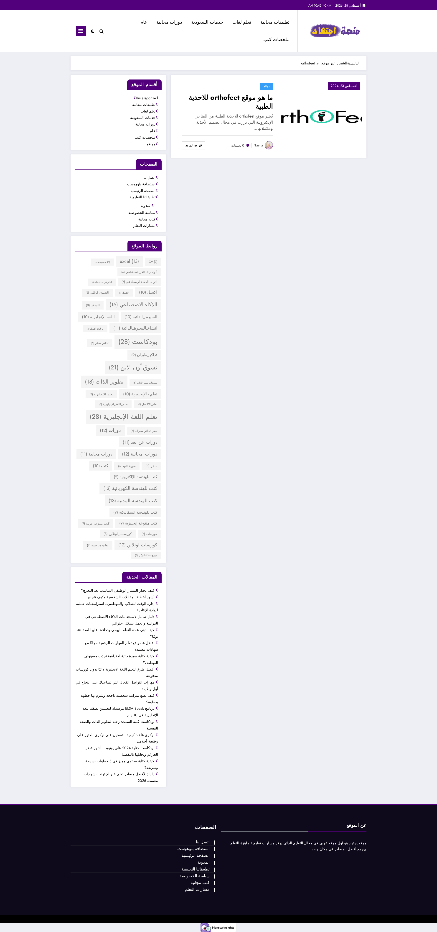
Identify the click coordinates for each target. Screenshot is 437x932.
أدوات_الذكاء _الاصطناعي (139, 272)
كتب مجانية (146, 219)
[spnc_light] (92, 31)
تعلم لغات (241, 22)
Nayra (258, 145)
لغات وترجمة (98, 545)
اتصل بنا (149, 177)
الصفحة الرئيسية (142, 190)
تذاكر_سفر (100, 343)
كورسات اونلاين (137, 545)
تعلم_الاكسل (147, 404)
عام (143, 22)
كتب (100, 466)
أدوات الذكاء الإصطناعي (139, 281)
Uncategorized (147, 98)
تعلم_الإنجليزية (101, 394)
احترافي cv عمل (102, 282)
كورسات (149, 534)
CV (153, 261)
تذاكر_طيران (144, 355)
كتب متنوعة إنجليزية (138, 523)
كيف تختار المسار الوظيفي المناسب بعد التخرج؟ (117, 590)
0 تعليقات (237, 145)
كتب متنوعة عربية (95, 523)
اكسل (148, 292)
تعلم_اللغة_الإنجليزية (113, 404)
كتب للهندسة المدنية (133, 500)
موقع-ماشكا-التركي (146, 555)
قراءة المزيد (193, 145)
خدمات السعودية (207, 22)
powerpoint (102, 262)
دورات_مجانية (139, 454)
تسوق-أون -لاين (133, 367)
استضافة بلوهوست (141, 184)
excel (129, 261)
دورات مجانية (169, 22)
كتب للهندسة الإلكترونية (135, 476)
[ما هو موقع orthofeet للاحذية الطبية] (321, 115)
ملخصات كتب (276, 39)
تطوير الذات (104, 382)
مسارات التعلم (144, 225)
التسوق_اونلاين (97, 293)
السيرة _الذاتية (140, 317)
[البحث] (101, 31)
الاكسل (124, 292)
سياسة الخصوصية (141, 212)
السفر (93, 305)
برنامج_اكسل (95, 328)
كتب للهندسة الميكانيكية (135, 512)
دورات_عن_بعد (140, 442)
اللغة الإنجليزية (98, 317)
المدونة (146, 205)
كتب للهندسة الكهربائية (130, 488)
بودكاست (137, 341)
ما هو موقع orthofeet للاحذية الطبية (231, 102)
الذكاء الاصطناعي (133, 304)
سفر (151, 466)
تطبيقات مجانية (275, 22)
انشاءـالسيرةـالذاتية (135, 328)
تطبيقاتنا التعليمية (142, 197)
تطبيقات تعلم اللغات (145, 382)
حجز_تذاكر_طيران (144, 431)
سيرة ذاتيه (127, 466)
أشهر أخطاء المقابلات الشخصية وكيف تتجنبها (120, 597)
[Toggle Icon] (81, 31)
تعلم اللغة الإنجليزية (123, 416)
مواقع (267, 86)
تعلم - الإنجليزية (140, 394)
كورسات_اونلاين (118, 533)
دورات (110, 430)
